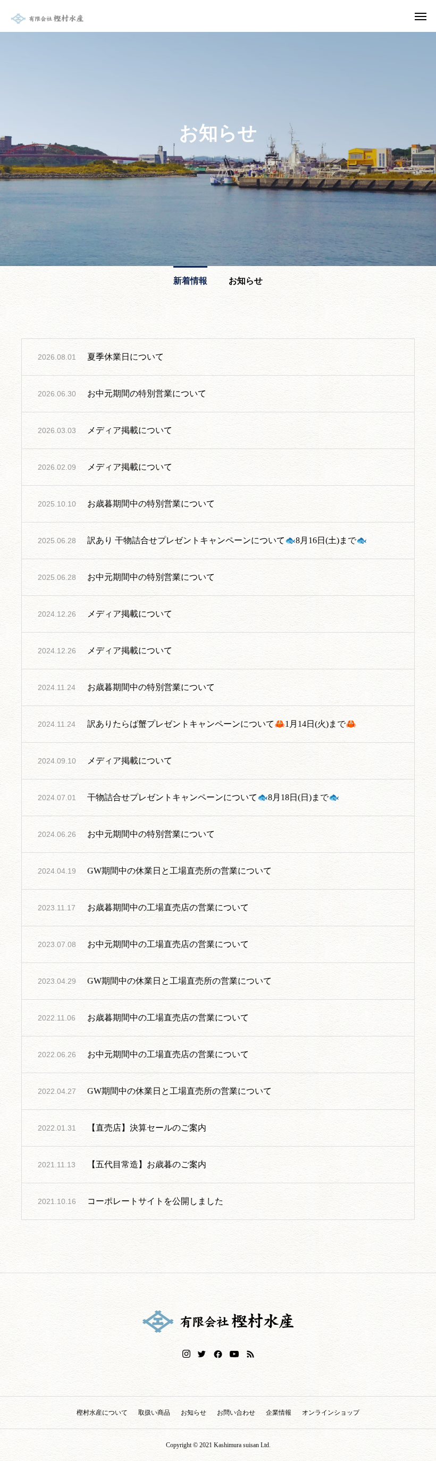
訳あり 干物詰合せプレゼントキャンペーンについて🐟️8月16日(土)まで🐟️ (227, 540)
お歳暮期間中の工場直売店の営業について (168, 907)
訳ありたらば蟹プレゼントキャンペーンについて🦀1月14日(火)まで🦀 (221, 723)
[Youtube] (234, 1354)
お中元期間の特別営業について (146, 393)
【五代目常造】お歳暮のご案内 (146, 1164)
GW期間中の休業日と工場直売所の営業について (179, 870)
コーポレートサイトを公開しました (155, 1201)
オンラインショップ (330, 1412)
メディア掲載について (129, 430)
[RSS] (250, 1354)
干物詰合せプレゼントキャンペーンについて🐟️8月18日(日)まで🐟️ (213, 797)
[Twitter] (202, 1354)
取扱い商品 (154, 1412)
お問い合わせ (236, 1412)
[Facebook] (218, 1354)
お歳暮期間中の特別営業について (151, 503)
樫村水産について (102, 1412)
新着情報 (190, 280)
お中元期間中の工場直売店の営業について (168, 944)
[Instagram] (186, 1354)
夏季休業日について (125, 356)
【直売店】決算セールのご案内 (146, 1127)
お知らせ (246, 280)
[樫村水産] (47, 18)
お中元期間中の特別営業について (151, 577)
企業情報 (278, 1412)
